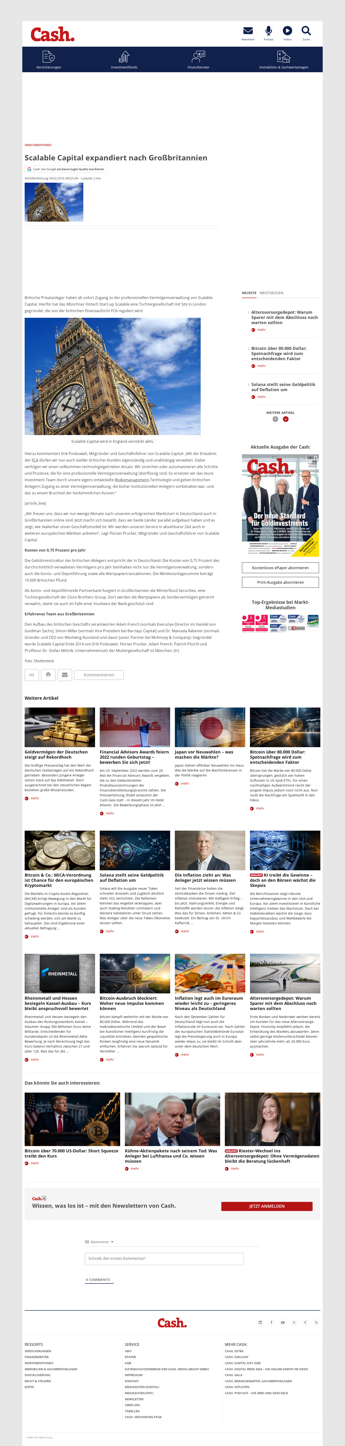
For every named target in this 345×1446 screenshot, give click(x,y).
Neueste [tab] (249, 293)
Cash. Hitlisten (237, 1387)
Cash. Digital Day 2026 (243, 1363)
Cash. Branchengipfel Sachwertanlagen (258, 1381)
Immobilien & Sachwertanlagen (284, 67)
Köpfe (29, 1387)
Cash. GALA (233, 1375)
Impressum (133, 1375)
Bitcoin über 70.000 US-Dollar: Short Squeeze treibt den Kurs (72, 1153)
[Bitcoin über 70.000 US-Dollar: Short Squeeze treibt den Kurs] (72, 1119)
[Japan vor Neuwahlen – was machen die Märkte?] (210, 727)
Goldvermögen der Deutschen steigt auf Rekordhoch (56, 754)
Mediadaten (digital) (142, 1387)
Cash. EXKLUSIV (236, 1357)
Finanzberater (199, 67)
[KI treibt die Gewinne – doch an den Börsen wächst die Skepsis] (285, 850)
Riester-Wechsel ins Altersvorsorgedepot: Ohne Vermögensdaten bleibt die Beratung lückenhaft (272, 1156)
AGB (128, 1363)
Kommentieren (99, 675)
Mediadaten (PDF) (139, 1393)
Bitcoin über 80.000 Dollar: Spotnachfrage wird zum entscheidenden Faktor (279, 353)
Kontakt (132, 1381)
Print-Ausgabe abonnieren (280, 582)
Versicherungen (48, 67)
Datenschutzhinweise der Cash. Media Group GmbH (167, 1369)
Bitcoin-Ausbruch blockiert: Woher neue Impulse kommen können (132, 1003)
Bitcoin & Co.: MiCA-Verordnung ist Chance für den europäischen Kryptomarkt (59, 880)
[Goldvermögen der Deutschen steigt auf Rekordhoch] (60, 727)
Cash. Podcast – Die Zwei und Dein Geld (256, 1393)
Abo (128, 1351)
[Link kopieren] (32, 675)
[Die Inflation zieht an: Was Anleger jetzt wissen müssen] (210, 850)
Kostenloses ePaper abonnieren (280, 567)
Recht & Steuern (38, 1381)
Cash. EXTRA (234, 1351)
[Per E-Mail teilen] (65, 675)
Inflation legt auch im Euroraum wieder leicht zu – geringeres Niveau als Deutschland (209, 1003)
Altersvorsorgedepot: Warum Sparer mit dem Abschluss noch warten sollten (284, 317)
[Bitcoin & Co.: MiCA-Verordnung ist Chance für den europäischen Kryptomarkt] (60, 850)
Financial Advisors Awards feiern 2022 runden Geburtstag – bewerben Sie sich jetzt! (134, 757)
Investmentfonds (124, 67)
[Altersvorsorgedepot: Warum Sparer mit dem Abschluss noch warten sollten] (285, 973)
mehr (261, 329)
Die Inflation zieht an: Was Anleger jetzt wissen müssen (205, 877)
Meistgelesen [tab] (272, 293)
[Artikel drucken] (48, 675)
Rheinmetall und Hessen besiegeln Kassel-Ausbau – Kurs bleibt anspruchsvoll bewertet (58, 1003)
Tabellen (132, 1411)
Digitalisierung (37, 1375)
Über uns (132, 1405)
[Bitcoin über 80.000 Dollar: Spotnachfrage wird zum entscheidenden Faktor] (285, 727)
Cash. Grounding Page (143, 1417)
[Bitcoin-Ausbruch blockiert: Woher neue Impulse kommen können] (135, 973)
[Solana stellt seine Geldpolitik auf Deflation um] (135, 850)
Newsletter (134, 1399)
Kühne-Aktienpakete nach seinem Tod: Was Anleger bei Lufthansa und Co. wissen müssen (171, 1156)
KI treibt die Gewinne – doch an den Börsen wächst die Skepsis (283, 880)
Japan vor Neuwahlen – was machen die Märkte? (204, 754)
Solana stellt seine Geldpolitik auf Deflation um (283, 387)
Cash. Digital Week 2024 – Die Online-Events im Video (266, 1369)
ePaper (130, 1357)
